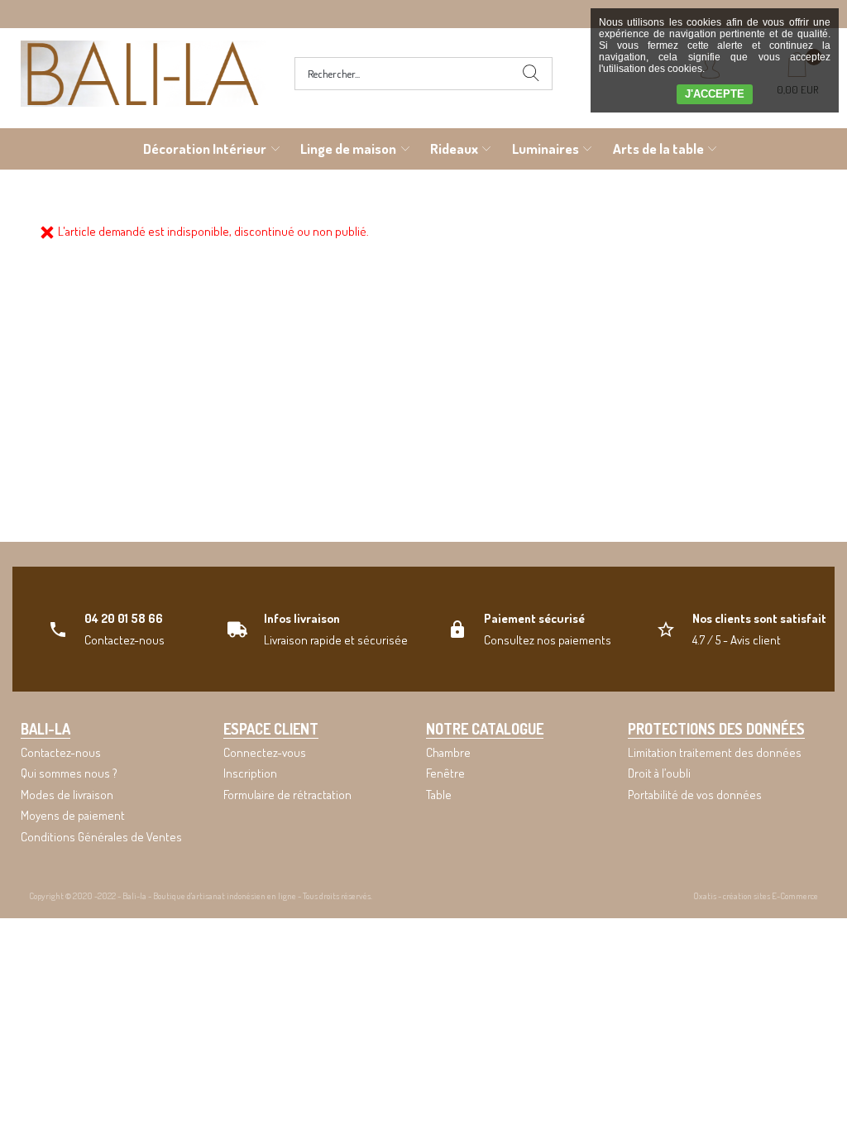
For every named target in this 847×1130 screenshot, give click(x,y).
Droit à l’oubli (659, 773)
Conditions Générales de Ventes (101, 837)
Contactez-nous (61, 752)
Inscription (250, 773)
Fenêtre (445, 773)
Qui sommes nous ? (69, 773)
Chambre (448, 752)
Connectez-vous (264, 752)
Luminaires (545, 148)
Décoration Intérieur (204, 148)
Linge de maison (348, 148)
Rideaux (454, 148)
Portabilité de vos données (695, 794)
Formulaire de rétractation (287, 794)
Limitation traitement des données (715, 752)
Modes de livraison (67, 794)
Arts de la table (658, 148)
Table (439, 794)
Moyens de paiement (73, 815)
